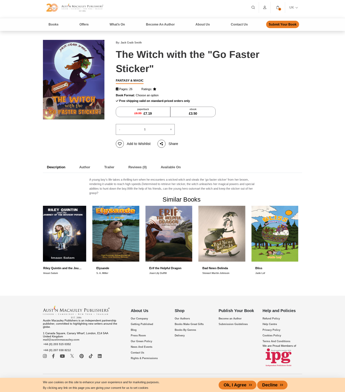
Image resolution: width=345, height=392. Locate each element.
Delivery (180, 335)
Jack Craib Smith (131, 42)
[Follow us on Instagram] (45, 356)
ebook (193, 111)
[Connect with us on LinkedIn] (100, 356)
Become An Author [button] (160, 24)
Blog (134, 329)
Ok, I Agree (235, 384)
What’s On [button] (117, 24)
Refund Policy (271, 318)
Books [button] (53, 24)
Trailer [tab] (109, 167)
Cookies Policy (272, 335)
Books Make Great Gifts (189, 324)
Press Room (138, 335)
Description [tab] (56, 167)
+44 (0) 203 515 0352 (57, 344)
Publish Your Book (236, 310)
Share (173, 144)
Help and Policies (279, 310)
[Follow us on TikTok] (91, 356)
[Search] (253, 7)
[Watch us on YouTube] (63, 356)
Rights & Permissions (144, 358)
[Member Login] (265, 7)
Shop (179, 310)
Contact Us (239, 24)
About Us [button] (202, 24)
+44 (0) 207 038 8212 (57, 350)
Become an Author (230, 318)
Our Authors (182, 318)
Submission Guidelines (233, 324)
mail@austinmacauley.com (61, 339)
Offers (84, 24)
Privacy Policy (271, 329)
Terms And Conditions (276, 341)
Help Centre (270, 324)
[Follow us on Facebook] (54, 356)
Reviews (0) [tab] (137, 167)
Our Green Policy (141, 341)
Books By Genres (185, 329)
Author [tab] (84, 167)
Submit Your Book (282, 24)
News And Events (141, 346)
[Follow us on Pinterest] (82, 356)
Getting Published (142, 324)
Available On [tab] (171, 167)
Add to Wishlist (139, 144)
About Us (139, 310)
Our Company (139, 318)
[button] (278, 7)
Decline (270, 384)
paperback (143, 111)
